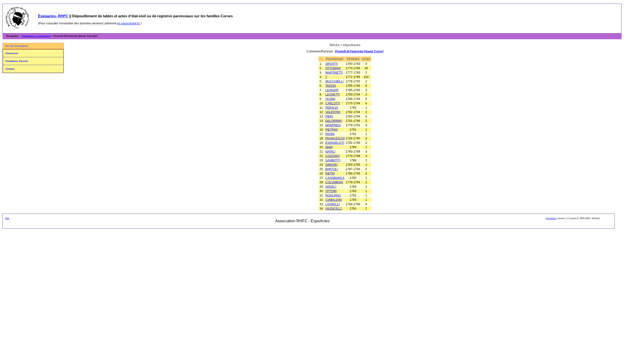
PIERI (329, 116)
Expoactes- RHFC (53, 16)
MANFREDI (333, 125)
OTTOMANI (333, 68)
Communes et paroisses (36, 36)
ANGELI (330, 186)
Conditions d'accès (16, 61)
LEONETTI (332, 94)
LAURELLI (332, 204)
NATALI (330, 151)
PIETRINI (331, 129)
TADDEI (330, 86)
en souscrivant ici (128, 23)
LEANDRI (331, 90)
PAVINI (329, 134)
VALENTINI (332, 112)
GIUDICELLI (333, 208)
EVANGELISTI (334, 143)
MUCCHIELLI (334, 81)
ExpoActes (551, 218)
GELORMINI (333, 121)
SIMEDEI (331, 164)
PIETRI (330, 173)
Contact (9, 69)
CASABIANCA (334, 178)
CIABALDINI (333, 200)
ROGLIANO (333, 195)
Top (7, 218)
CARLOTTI (332, 103)
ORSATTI (331, 64)
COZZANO (332, 156)
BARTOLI (331, 169)
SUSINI (330, 99)
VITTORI (331, 191)
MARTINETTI (334, 72)
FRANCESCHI (335, 138)
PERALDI (331, 107)
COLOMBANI (334, 182)
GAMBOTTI (332, 160)
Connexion (11, 53)
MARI (329, 147)
